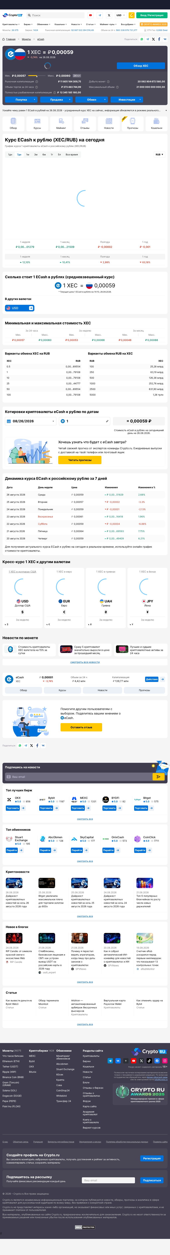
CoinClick (149, 837)
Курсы (37, 127)
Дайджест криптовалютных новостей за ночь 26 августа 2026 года (17, 901)
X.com (153, 39)
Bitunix (32, 1071)
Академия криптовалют (90, 1113)
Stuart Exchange (21, 839)
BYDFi (115, 797)
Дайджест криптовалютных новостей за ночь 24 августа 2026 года (115, 901)
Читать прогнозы (79, 460)
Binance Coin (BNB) (13, 1077)
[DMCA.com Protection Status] (85, 1227)
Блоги (86, 1082)
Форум (87, 1101)
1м (27, 154)
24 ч (76, 75)
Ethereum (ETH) (11, 1061)
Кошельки (60, 24)
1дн (10, 154)
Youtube (90, 15)
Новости (75, 24)
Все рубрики (127, 24)
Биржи (27, 24)
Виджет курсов (91, 1127)
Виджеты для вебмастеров (61, 1141)
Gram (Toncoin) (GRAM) (10, 1084)
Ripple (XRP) (9, 1071)
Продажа (56, 99)
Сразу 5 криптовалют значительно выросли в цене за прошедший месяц (92, 650)
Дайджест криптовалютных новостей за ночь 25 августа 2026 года (82, 901)
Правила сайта (160, 1141)
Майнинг (61, 127)
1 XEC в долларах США (22, 571)
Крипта (60, 1079)
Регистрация (155, 15)
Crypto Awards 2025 (155, 24)
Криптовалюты (9, 24)
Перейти (12, 850)
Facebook (159, 39)
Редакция (38, 1141)
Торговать (13, 808)
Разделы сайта (93, 1050)
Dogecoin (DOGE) (12, 1095)
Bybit (51, 797)
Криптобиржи (38, 1050)
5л (59, 154)
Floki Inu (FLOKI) (11, 1106)
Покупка (21, 99)
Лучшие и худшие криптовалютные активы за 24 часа (146, 650)
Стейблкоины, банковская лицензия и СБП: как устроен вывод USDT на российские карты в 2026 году (52, 960)
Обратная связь (20, 1141)
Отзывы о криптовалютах (91, 1094)
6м (44, 154)
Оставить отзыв (81, 727)
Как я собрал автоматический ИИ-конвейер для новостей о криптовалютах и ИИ (117, 956)
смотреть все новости (85, 662)
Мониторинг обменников (63, 1057)
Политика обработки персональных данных (127, 1141)
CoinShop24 (63, 1090)
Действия (152, 679)
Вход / (144, 15)
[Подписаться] (159, 776)
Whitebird (61, 1095)
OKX (18, 797)
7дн (19, 154)
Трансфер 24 (63, 1101)
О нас (5, 1141)
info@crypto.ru (161, 1079)
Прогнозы (132, 127)
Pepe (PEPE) (9, 1101)
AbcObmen (55, 837)
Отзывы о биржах (93, 1087)
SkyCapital (87, 837)
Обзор (13, 127)
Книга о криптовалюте (91, 1121)
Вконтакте (165, 39)
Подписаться (152, 1180)
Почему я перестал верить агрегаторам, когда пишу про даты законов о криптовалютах (83, 958)
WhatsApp (141, 39)
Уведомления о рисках (90, 1141)
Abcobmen (62, 1063)
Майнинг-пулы (107, 24)
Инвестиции (127, 99)
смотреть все (85, 819)
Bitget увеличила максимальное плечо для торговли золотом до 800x (51, 901)
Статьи (89, 24)
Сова (59, 1085)
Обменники (42, 24)
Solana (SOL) (9, 1090)
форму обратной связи (157, 1077)
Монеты (7, 1050)
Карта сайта (89, 1106)
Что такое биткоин (12, 1055)
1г (52, 154)
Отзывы (84, 127)
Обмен (91, 99)
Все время (72, 154)
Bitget (147, 797)
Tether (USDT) (10, 1066)
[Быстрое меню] (132, 15)
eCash (20, 677)
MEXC (84, 797)
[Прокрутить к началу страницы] (162, 1234)
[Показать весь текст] (166, 111)
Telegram (100, 15)
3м (36, 154)
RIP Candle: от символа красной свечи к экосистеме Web (19, 955)
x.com (109, 15)
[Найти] (29, 15)
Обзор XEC (141, 65)
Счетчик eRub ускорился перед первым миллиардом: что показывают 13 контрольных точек (149, 958)
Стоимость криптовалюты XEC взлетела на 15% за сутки (34, 650)
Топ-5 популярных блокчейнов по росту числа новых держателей (148, 901)
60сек (59, 1074)
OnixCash (118, 837)
